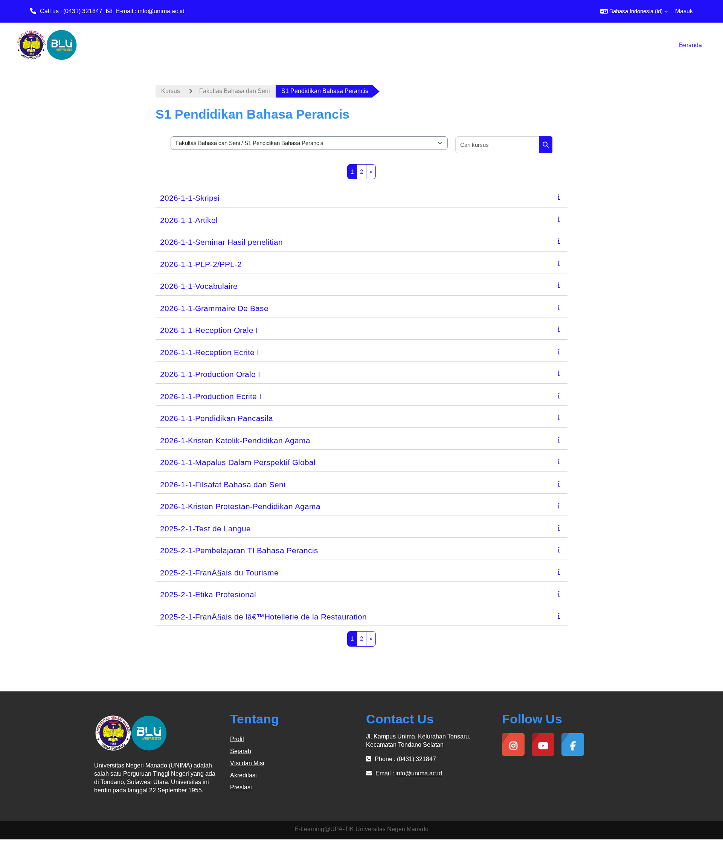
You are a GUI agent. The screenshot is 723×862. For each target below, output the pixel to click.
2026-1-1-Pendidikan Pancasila (216, 418)
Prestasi (241, 787)
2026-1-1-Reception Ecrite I (209, 352)
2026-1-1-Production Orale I (210, 374)
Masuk (684, 11)
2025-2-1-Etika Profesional (208, 594)
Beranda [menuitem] (690, 45)
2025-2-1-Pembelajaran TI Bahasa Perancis (239, 550)
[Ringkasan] (560, 197)
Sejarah (240, 751)
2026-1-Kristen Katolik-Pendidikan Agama (235, 440)
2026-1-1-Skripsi (190, 198)
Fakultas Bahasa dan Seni (234, 91)
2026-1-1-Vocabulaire (199, 286)
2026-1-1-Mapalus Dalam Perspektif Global (238, 462)
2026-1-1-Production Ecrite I (210, 396)
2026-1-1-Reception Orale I (209, 330)
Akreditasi (243, 775)
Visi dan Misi (247, 763)
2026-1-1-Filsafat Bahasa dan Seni (222, 484)
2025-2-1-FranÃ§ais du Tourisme (219, 572)
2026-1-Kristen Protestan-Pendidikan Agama (240, 506)
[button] (634, 11)
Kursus (170, 91)
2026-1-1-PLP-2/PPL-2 (201, 264)
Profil (237, 739)
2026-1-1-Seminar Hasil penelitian (221, 242)
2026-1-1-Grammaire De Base (214, 308)
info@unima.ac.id (161, 11)
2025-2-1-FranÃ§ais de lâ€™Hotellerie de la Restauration (263, 616)
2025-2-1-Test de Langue (205, 528)
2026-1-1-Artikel (189, 220)
